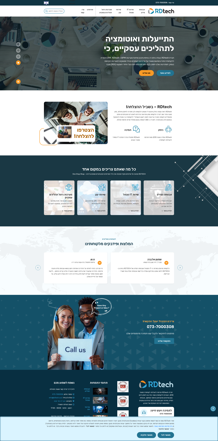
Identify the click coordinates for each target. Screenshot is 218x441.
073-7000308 (161, 3)
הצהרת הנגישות (69, 416)
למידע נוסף (165, 73)
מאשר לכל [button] (165, 435)
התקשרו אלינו (164, 341)
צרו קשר (82, 11)
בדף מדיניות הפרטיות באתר (163, 426)
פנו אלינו (146, 73)
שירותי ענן (118, 11)
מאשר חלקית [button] (146, 435)
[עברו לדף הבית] (161, 11)
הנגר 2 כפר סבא (60, 401)
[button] (46, 2)
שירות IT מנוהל (130, 11)
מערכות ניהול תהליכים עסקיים (105, 11)
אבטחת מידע (142, 11)
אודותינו (90, 10)
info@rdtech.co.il (55, 398)
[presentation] (180, 267)
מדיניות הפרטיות (56, 416)
